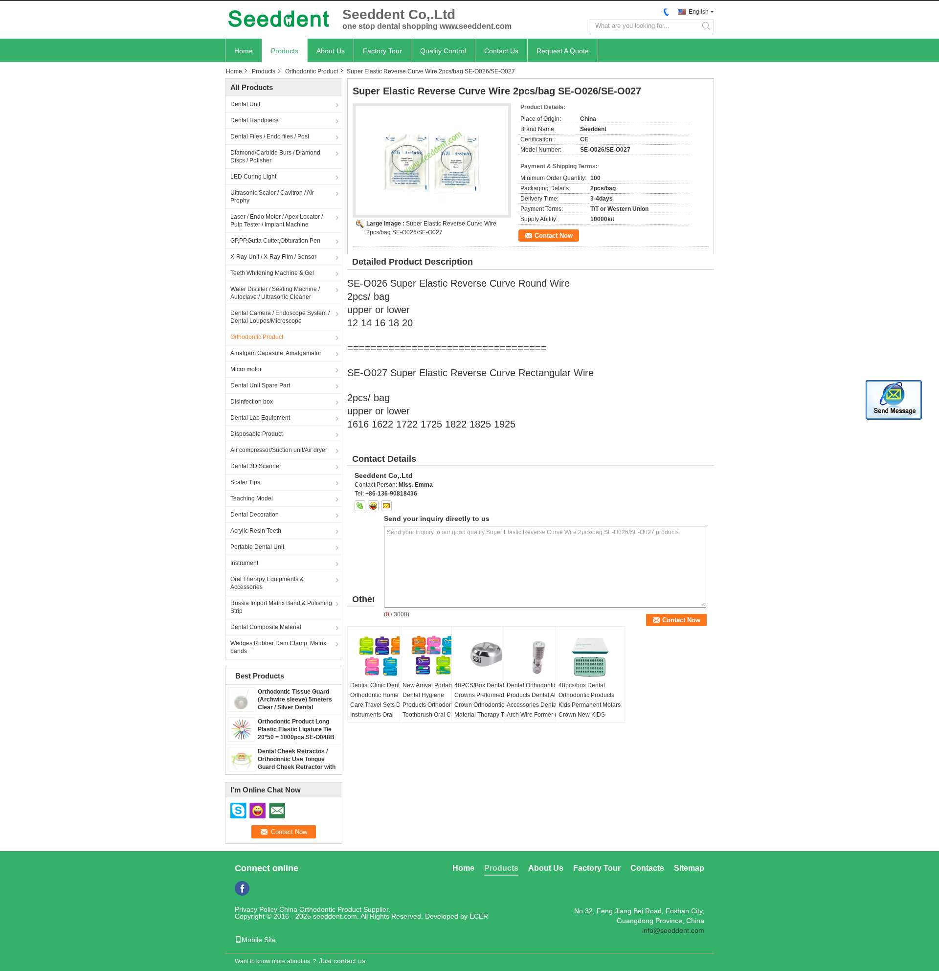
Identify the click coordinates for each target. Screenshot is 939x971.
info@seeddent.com (673, 930)
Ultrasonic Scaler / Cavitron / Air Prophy (272, 196)
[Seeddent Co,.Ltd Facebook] (242, 888)
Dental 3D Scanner (255, 466)
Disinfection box (251, 401)
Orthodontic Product (311, 71)
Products (284, 51)
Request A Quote (563, 51)
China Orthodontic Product (320, 909)
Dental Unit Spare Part (260, 385)
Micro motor (246, 369)
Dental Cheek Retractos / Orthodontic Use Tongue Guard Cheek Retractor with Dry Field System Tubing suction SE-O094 (296, 767)
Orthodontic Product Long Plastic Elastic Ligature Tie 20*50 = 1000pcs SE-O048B (296, 729)
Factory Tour (382, 51)
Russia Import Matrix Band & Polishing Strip (281, 607)
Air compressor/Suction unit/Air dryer (278, 450)
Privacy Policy (256, 909)
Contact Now (554, 235)
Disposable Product (256, 433)
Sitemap (689, 868)
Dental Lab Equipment (260, 417)
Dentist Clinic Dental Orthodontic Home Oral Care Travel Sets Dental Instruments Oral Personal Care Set (382, 705)
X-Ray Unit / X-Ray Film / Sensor (273, 256)
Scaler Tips (245, 482)
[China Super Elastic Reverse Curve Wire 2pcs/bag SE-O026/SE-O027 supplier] (432, 160)
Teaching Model (251, 498)
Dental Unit (245, 104)
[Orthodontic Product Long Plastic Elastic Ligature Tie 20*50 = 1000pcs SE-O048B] (241, 728)
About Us (330, 51)
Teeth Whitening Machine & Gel (272, 273)
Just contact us (342, 961)
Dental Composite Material (265, 627)
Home (243, 51)
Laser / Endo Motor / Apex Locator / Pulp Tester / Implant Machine (276, 220)
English (699, 11)
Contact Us (501, 51)
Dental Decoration (254, 514)
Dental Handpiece (254, 120)
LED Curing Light (253, 176)
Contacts (647, 868)
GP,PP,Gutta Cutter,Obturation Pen (275, 240)
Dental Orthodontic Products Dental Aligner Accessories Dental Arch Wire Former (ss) (538, 700)
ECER (479, 916)
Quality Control (443, 51)
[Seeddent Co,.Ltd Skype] (360, 505)
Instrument (244, 563)
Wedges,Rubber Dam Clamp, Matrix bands (278, 647)
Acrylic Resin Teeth (255, 530)
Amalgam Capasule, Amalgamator (275, 353)
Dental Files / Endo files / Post (269, 136)
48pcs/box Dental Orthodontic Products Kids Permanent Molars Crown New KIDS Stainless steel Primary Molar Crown (590, 710)
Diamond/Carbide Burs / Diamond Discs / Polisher (275, 156)
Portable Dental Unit (257, 546)
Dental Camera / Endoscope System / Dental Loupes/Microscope (280, 317)
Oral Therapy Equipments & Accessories (267, 583)
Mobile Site (259, 940)
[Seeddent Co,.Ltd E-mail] (386, 505)
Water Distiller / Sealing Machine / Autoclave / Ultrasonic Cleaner (275, 293)
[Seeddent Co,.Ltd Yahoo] (373, 505)
